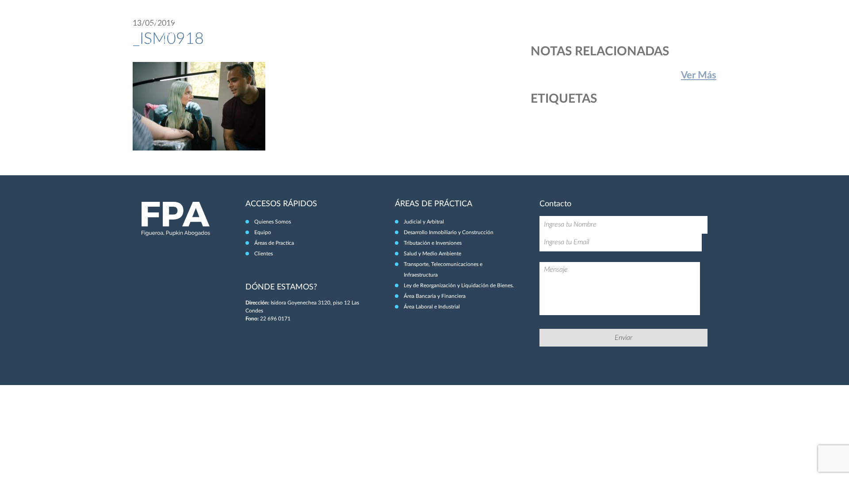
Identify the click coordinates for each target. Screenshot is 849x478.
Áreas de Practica (274, 243)
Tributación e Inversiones (433, 243)
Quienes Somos (272, 221)
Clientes (675, 25)
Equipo (580, 25)
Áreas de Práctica (626, 25)
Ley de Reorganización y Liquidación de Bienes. (459, 285)
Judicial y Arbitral (424, 221)
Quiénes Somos (537, 25)
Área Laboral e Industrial (432, 306)
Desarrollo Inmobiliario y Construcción (448, 232)
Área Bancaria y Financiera (435, 296)
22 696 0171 (275, 318)
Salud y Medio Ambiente (432, 253)
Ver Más (698, 75)
